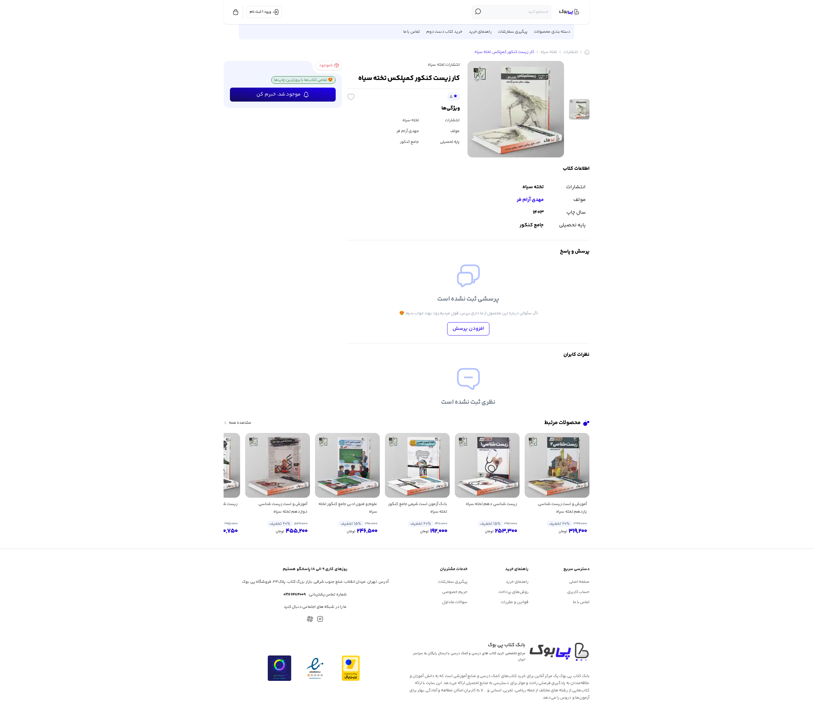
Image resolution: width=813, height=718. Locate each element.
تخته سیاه (549, 52)
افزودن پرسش (468, 329)
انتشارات (570, 52)
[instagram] (320, 619)
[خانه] (586, 52)
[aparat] (310, 619)
